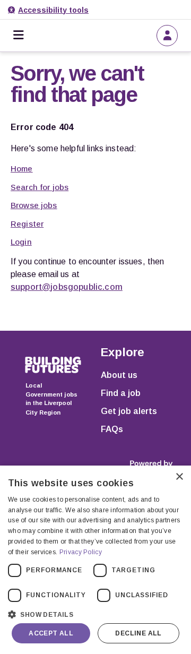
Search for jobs (39, 187)
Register (27, 223)
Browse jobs (34, 205)
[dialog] (95, 560)
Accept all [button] (51, 633)
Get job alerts (129, 411)
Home (22, 168)
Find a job (121, 393)
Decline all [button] (138, 633)
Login (21, 241)
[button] (95, 613)
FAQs (112, 429)
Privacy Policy (80, 552)
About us (119, 375)
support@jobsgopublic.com (67, 286)
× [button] (179, 477)
